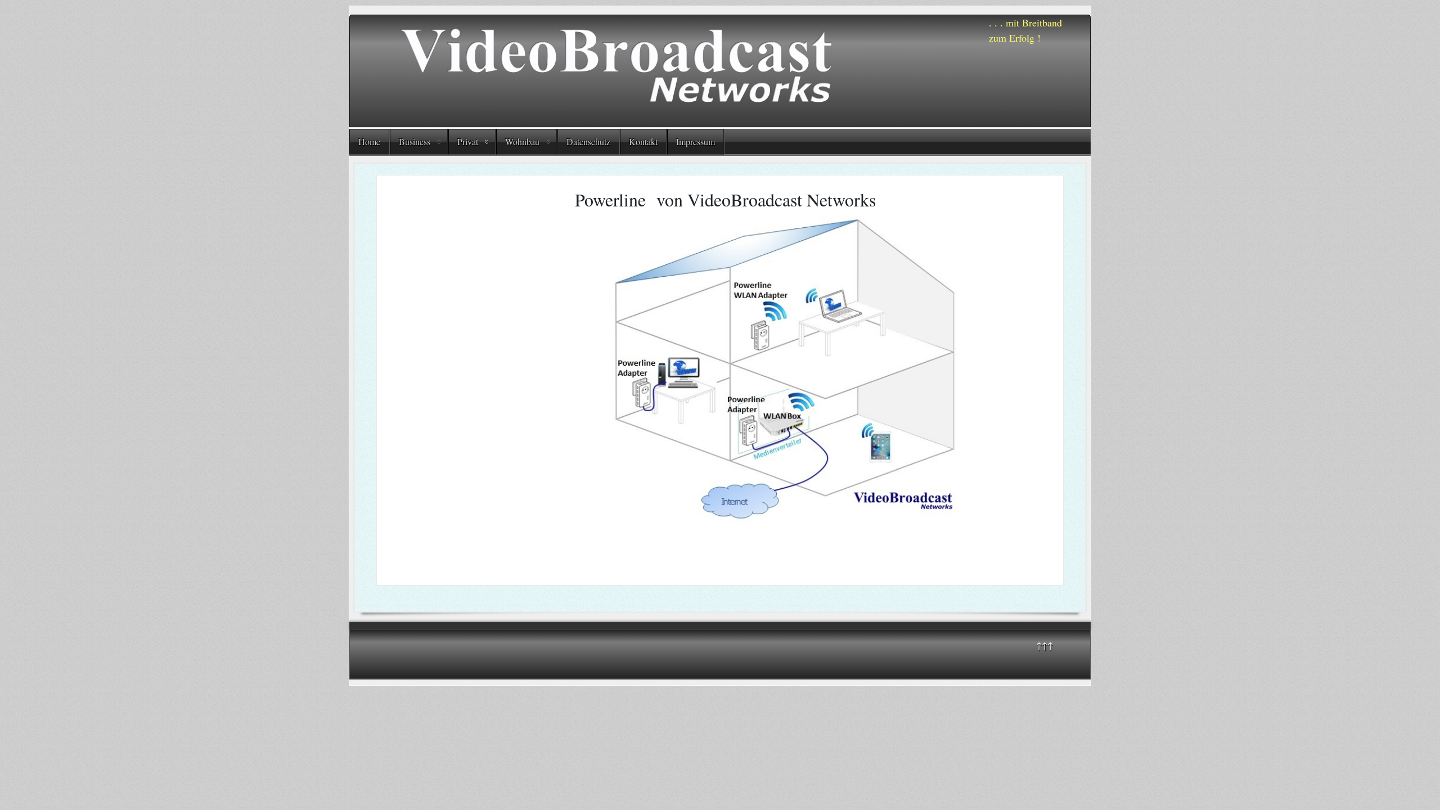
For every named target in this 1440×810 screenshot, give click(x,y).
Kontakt (643, 141)
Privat (467, 141)
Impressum (695, 141)
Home (369, 141)
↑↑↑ (1044, 645)
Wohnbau (522, 141)
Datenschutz (588, 141)
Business (414, 141)
